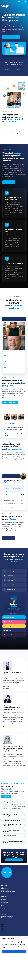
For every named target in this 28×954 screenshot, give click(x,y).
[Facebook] (2, 927)
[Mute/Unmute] (24, 53)
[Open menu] (25, 6)
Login (25, 1)
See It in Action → (8, 538)
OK (14, 951)
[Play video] (14, 48)
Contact (3, 910)
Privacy (3, 905)
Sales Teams (4, 888)
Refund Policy (4, 904)
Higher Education (5, 887)
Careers (3, 899)
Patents (3, 901)
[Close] (26, 937)
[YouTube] (2, 925)
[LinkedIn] (2, 923)
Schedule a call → (8, 182)
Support (18, 1)
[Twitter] (2, 929)
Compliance (4, 907)
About (3, 898)
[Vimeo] (2, 931)
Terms (3, 908)
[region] (14, 945)
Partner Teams (5, 890)
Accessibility (4, 902)
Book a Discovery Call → (10, 402)
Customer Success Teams (8, 891)
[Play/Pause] (4, 53)
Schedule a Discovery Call (11, 37)
